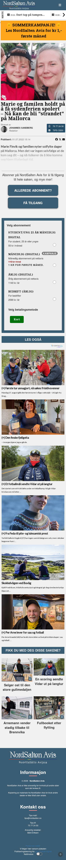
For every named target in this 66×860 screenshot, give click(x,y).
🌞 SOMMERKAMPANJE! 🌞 (34, 25)
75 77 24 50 (58, 126)
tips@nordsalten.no (33, 818)
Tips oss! (58, 130)
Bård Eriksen (33, 832)
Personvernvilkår (33, 845)
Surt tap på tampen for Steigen (26, 15)
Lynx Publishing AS (43, 851)
